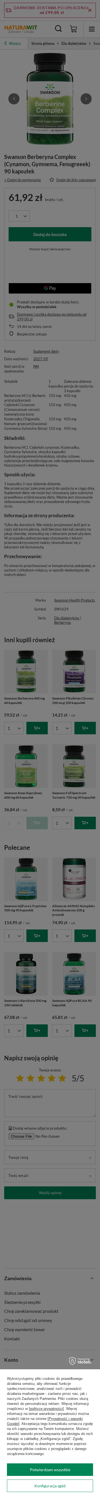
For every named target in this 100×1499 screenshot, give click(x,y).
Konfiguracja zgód (50, 1485)
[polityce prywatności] (46, 1409)
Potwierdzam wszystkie (50, 1469)
